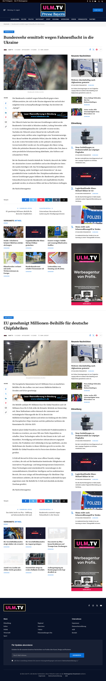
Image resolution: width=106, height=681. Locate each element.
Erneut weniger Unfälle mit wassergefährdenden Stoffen (57, 243)
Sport (48, 19)
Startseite (6, 24)
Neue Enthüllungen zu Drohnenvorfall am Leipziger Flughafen (87, 149)
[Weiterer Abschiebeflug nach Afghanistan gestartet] (86, 68)
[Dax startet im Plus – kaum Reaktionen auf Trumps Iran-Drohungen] (57, 533)
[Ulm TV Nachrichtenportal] (53, 10)
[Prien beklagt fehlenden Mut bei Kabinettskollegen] (76, 100)
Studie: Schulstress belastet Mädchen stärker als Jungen (13, 243)
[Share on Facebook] (90, 49)
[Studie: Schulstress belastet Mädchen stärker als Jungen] (13, 232)
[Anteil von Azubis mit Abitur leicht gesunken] (13, 559)
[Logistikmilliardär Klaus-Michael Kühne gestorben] (35, 232)
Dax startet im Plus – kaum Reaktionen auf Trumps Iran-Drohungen (57, 544)
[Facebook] (6, 103)
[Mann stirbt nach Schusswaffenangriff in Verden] (86, 214)
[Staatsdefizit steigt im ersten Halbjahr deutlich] (35, 559)
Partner (92, 19)
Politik (31, 19)
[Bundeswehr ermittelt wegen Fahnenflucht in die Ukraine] (35, 72)
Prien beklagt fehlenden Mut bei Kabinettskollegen (92, 100)
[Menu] (4, 10)
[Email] (6, 122)
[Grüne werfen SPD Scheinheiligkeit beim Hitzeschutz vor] (76, 112)
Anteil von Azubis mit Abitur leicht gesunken (12, 569)
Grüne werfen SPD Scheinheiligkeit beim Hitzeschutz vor (91, 112)
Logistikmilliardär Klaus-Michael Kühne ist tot (85, 189)
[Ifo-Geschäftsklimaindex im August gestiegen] (35, 533)
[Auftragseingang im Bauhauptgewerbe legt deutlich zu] (57, 559)
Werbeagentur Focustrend (72, 674)
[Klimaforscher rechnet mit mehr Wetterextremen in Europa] (13, 258)
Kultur (23, 19)
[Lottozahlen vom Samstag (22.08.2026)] (57, 258)
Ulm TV (10, 49)
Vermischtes (82, 19)
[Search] (102, 1)
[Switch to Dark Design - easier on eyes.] (99, 1)
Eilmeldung (15, 19)
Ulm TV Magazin (8, 1)
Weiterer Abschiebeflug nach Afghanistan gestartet (83, 81)
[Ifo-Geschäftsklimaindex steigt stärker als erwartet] (13, 533)
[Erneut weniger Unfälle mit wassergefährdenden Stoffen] (57, 232)
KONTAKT (98, 10)
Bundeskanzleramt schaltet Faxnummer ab (35, 267)
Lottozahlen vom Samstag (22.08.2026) (56, 267)
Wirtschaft (40, 19)
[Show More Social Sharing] (100, 49)
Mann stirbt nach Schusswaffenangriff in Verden (87, 228)
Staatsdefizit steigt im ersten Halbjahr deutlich (35, 569)
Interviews (65, 19)
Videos (73, 19)
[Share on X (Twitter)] (93, 49)
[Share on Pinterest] (96, 49)
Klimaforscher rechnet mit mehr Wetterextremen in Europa (12, 269)
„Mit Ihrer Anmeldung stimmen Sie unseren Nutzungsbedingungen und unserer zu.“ (46, 661)
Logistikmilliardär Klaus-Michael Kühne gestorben (35, 243)
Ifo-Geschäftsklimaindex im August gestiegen (35, 543)
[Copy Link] (6, 126)
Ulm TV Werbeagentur (21, 1)
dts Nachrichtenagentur (79, 85)
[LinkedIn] (6, 113)
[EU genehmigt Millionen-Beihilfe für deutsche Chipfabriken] (35, 358)
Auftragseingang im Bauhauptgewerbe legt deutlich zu (56, 570)
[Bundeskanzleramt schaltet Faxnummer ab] (35, 258)
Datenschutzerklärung (69, 661)
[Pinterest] (6, 117)
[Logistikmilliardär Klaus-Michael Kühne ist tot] (86, 176)
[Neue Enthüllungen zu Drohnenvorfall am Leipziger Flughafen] (86, 135)
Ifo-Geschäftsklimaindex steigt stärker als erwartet (13, 543)
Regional (55, 19)
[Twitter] (6, 108)
